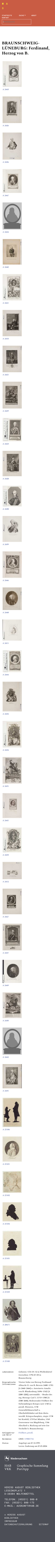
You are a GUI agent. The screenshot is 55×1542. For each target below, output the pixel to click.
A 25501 (6, 1164)
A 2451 (6, 643)
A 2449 (6, 985)
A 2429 (6, 410)
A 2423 (6, 443)
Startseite (7, 15)
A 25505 (6, 1258)
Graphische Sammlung (32, 1465)
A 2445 (6, 820)
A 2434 (6, 750)
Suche (21, 15)
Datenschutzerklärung (18, 1524)
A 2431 (6, 786)
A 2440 (6, 267)
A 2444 (6, 674)
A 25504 (6, 1223)
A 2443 (6, 89)
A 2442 (6, 1057)
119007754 (29, 1438)
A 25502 (6, 1195)
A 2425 (6, 374)
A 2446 (6, 580)
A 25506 (6, 1129)
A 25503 (6, 1291)
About (33, 15)
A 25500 (6, 1361)
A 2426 (6, 125)
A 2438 (6, 509)
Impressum (10, 1521)
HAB (7, 1465)
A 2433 (6, 854)
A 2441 (6, 303)
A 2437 (6, 952)
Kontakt (5, 18)
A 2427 (6, 916)
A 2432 (6, 713)
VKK (7, 1469)
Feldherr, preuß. (26, 1432)
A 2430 (6, 1020)
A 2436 (6, 162)
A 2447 (6, 195)
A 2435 (6, 1090)
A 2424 (6, 232)
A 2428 (6, 478)
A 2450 (6, 338)
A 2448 (6, 612)
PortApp (23, 1469)
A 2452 (6, 881)
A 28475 (6, 1324)
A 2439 (6, 544)
